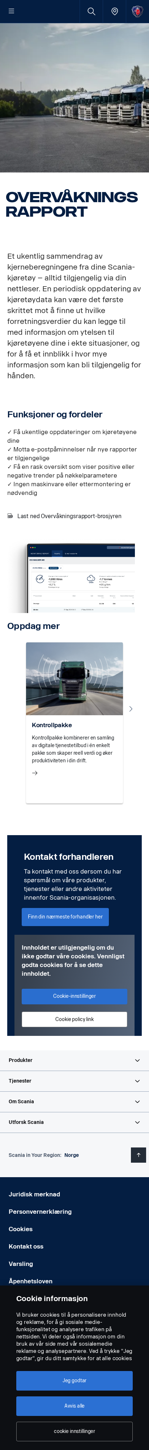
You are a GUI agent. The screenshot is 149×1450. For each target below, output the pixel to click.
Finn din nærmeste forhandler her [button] (65, 917)
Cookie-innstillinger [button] (74, 996)
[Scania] (137, 11)
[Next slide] (131, 708)
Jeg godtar (75, 1381)
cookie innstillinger (74, 1431)
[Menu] (11, 11)
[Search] (91, 11)
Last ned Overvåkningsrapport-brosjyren (69, 516)
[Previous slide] (18, 708)
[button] (74, 1060)
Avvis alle (74, 1406)
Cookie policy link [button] (74, 1019)
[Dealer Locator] (114, 11)
